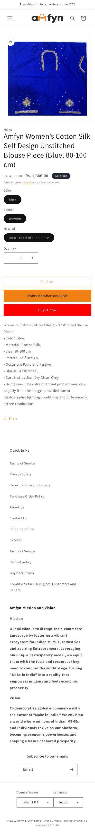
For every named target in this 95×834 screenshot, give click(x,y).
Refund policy (20, 562)
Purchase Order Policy (27, 496)
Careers (16, 540)
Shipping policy (22, 529)
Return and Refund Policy (30, 485)
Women (17, 219)
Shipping (27, 182)
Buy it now (47, 310)
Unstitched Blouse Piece (31, 238)
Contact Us (18, 518)
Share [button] (13, 418)
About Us (17, 507)
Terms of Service (22, 463)
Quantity (10, 248)
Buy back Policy (22, 573)
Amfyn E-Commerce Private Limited (39, 820)
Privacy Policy (20, 474)
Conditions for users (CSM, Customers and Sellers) (43, 587)
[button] (9, 18)
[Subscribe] (71, 769)
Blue (15, 200)
